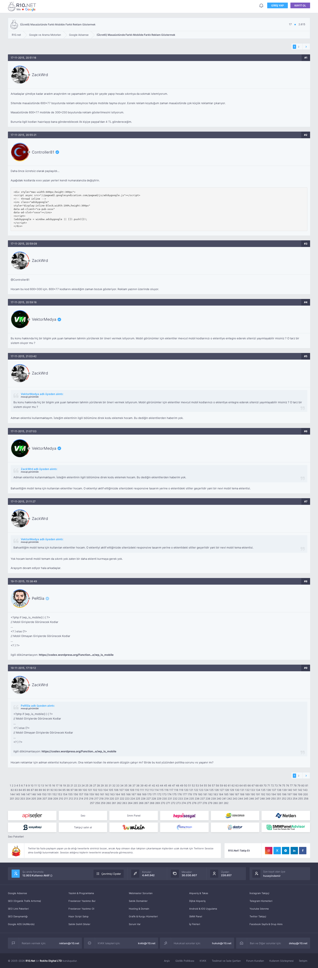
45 (165, 785)
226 (143, 798)
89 (40, 789)
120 (186, 789)
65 (245, 785)
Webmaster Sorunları (141, 893)
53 (197, 785)
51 (189, 785)
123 (201, 789)
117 (171, 789)
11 (35, 785)
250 (273, 798)
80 (303, 785)
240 (219, 798)
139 (284, 789)
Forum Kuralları (255, 960)
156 (75, 794)
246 (251, 798)
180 (200, 794)
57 (213, 785)
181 (205, 794)
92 (52, 789)
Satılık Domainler (138, 900)
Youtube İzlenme (259, 908)
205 (33, 798)
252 (284, 798)
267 (146, 803)
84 (20, 789)
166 (128, 794)
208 (50, 798)
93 (56, 789)
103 (100, 789)
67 (253, 785)
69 (261, 785)
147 (28, 794)
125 (211, 789)
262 (119, 803)
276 (194, 803)
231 (170, 798)
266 (141, 803)
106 (116, 789)
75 (283, 785)
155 (70, 794)
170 (149, 794)
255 (300, 798)
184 (221, 794)
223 (127, 798)
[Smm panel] (286, 827)
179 (195, 794)
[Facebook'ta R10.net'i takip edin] (302, 850)
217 (96, 798)
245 (246, 798)
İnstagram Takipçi (259, 893)
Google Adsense (17, 893)
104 (105, 789)
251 (279, 798)
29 (102, 785)
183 (215, 794)
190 (252, 794)
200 (305, 794)
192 (263, 794)
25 (87, 785)
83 (16, 789)
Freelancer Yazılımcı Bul (81, 900)
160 (97, 794)
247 (257, 798)
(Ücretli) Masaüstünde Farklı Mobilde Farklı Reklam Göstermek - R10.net (22, 6)
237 (202, 798)
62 (233, 785)
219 (106, 798)
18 (60, 785)
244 (240, 798)
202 (17, 798)
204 (28, 798)
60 (225, 785)
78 (295, 785)
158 (86, 794)
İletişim (303, 960)
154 (65, 794)
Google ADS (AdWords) (21, 924)
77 (291, 785)
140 (289, 789)
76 (287, 785)
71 (268, 785)
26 (90, 785)
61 (229, 785)
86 (28, 789)
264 (130, 803)
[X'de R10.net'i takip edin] (277, 850)
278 (204, 803)
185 (226, 794)
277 (199, 803)
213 (76, 798)
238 (208, 798)
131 (242, 789)
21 (71, 785)
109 (132, 789)
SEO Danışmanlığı (18, 916)
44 (161, 785)
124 (206, 789)
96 (68, 789)
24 (83, 785)
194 (273, 794)
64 (241, 785)
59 (221, 785)
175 (174, 794)
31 (110, 785)
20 (68, 785)
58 (217, 785)
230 (164, 798)
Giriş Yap (277, 5)
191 (258, 794)
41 (149, 785)
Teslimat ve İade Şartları (226, 960)
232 (175, 798)
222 (122, 798)
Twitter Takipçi (258, 916)
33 (117, 785)
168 (139, 794)
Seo (83, 815)
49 (181, 785)
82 (12, 789)
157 (81, 794)
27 (94, 785)
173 (164, 794)
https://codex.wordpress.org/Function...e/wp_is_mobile (76, 655)
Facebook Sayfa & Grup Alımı (266, 924)
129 (232, 789)
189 (247, 794)
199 (300, 794)
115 (161, 789)
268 (152, 803)
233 (180, 798)
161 (102, 794)
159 (91, 794)
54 (201, 785)
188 (242, 794)
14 (46, 785)
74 (279, 785)
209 (55, 798)
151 (49, 794)
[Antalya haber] (235, 815)
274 (183, 803)
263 (124, 803)
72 (272, 785)
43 (157, 785)
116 (166, 789)
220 (111, 798)
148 (33, 794)
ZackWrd (40, 75)
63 (237, 785)
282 (226, 803)
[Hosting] (286, 815)
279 (210, 803)
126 (216, 789)
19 (64, 785)
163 (112, 794)
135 (263, 789)
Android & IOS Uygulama (203, 908)
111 (142, 789)
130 (237, 789)
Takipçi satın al (83, 827)
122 (196, 789)
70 (265, 785)
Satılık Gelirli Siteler (79, 924)
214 (81, 798)
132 (247, 789)
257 (92, 803)
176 (179, 794)
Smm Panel (133, 815)
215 (86, 798)
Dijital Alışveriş (197, 900)
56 (209, 785)
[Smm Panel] (32, 815)
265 (135, 803)
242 (229, 798)
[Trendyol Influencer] (133, 827)
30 (106, 785)
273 (178, 803)
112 (147, 789)
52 (193, 785)
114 (156, 789)
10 (32, 785)
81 (306, 785)
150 (44, 794)
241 (224, 798)
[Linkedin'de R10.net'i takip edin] (294, 850)
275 (189, 803)
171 (154, 794)
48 (177, 785)
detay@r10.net (298, 943)
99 (80, 789)
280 (215, 803)
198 (294, 794)
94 (60, 789)
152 (54, 794)
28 (98, 785)
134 (258, 789)
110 (137, 789)
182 (210, 794)
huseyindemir (272, 875)
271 (168, 803)
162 (107, 794)
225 (138, 798)
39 (142, 785)
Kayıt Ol (300, 5)
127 (222, 789)
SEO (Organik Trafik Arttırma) (24, 900)
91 (48, 789)
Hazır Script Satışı (78, 916)
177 (185, 794)
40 (146, 785)
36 (130, 785)
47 (173, 785)
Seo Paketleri (16, 836)
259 (103, 803)
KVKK (203, 960)
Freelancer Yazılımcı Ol (81, 908)
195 (279, 794)
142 (300, 789)
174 (169, 794)
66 (249, 785)
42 (153, 785)
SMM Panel (195, 916)
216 (91, 798)
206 (39, 798)
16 (53, 785)
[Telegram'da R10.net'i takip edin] (285, 850)
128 (227, 789)
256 (306, 798)
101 (90, 789)
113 (151, 789)
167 (133, 794)
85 (24, 789)
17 (57, 785)
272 (173, 803)
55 (205, 785)
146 (23, 794)
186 (231, 794)
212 (71, 798)
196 (284, 794)
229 (159, 798)
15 (49, 785)
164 (117, 794)
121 (191, 789)
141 (295, 789)
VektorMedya (44, 319)
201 (12, 798)
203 (22, 798)
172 (159, 794)
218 (101, 798)
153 (59, 794)
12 (39, 785)
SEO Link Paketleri (18, 908)
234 (186, 798)
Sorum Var (135, 924)
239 (213, 798)
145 (17, 794)
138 (279, 789)
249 (268, 798)
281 (221, 803)
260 (108, 803)
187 (237, 794)
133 (252, 789)
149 (39, 794)
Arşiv (167, 960)
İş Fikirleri (194, 924)
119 (181, 789)
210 (61, 798)
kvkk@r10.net (146, 943)
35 (126, 785)
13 (42, 785)
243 (235, 798)
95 (64, 789)
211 (66, 798)
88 (36, 789)
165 (123, 794)
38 (137, 785)
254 (295, 798)
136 (268, 789)
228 (153, 798)
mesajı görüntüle (30, 396)
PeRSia (38, 598)
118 (176, 789)
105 (111, 789)
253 (289, 798)
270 (163, 803)
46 (169, 785)
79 (299, 785)
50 (185, 785)
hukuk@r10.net (221, 943)
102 (95, 789)
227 (148, 798)
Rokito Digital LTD (51, 960)
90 (44, 789)
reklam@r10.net (69, 943)
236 (197, 798)
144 (12, 794)
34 (121, 785)
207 (44, 798)
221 (117, 798)
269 (157, 803)
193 (268, 794)
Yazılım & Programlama (81, 893)
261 (114, 803)
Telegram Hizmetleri (261, 900)
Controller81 (43, 152)
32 (113, 785)
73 (276, 785)
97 (72, 789)
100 (84, 789)
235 (191, 798)
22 (75, 785)
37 (133, 785)
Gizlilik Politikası (184, 960)
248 (262, 798)
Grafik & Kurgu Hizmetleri (143, 916)
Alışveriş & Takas (198, 893)
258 (97, 803)
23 (79, 785)
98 (76, 789)
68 (257, 785)
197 (289, 794)
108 (126, 789)
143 (305, 789)
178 (190, 794)
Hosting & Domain (139, 908)
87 (32, 789)
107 (121, 789)
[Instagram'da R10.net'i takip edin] (268, 850)
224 (132, 798)
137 (274, 789)
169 (144, 794)
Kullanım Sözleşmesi (281, 960)
